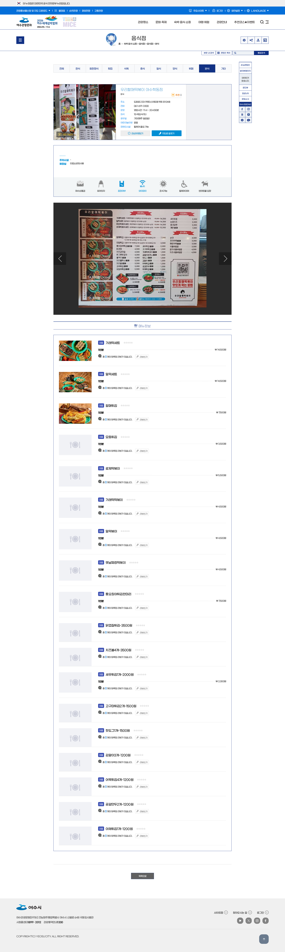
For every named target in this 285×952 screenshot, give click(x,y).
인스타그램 (248, 109)
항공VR (245, 93)
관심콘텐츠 (245, 65)
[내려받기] (258, 40)
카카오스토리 (248, 114)
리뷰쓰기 (144, 357)
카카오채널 (248, 120)
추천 (178, 95)
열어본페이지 (245, 71)
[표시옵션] (244, 40)
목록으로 (143, 876)
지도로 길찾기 (168, 133)
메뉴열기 (20, 40)
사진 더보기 (67, 134)
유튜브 (242, 120)
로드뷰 (245, 87)
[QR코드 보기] (265, 40)
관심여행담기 (137, 133)
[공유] (251, 40)
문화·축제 (161, 21)
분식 (157, 43)
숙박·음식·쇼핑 (182, 21)
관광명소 (143, 21)
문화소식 (245, 99)
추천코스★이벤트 (244, 21)
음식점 (142, 43)
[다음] (225, 258)
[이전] (59, 258)
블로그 (242, 114)
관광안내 (222, 21)
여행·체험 (203, 21)
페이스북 (242, 109)
